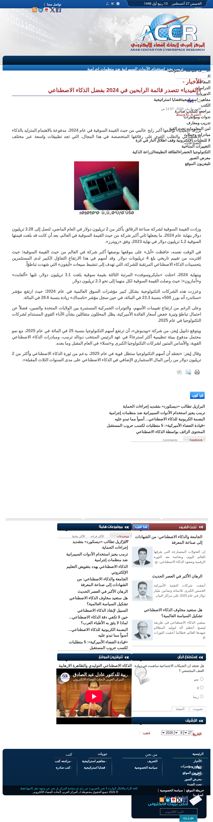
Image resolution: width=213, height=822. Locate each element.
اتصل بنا (198, 795)
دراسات (196, 774)
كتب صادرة (63, 767)
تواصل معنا (54, 4)
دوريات (102, 754)
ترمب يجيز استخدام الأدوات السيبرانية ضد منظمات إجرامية (135, 69)
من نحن (204, 64)
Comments (170, 439)
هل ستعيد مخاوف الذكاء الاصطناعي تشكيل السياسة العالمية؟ (173, 613)
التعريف (152, 761)
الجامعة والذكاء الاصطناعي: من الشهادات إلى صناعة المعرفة (168, 539)
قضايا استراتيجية (94, 767)
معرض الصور (193, 779)
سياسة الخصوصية (146, 767)
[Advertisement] (106, 478)
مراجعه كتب (62, 761)
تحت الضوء (194, 784)
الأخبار (198, 761)
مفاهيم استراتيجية (93, 761)
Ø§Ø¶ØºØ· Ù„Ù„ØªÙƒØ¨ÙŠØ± (106, 213)
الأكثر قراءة (97, 535)
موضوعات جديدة (123, 535)
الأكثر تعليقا (78, 535)
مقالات (197, 767)
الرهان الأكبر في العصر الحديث (177, 576)
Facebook (196, 439)
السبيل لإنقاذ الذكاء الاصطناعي (102, 610)
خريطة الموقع (195, 790)
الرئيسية (203, 58)
